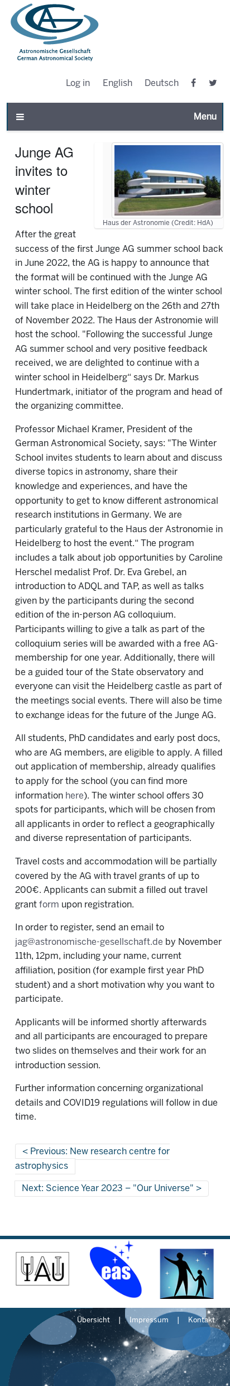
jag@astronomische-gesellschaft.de (89, 942)
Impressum (149, 1320)
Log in (78, 83)
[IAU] (42, 1269)
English (117, 83)
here (74, 796)
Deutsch (162, 83)
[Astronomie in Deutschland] (187, 1269)
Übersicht (93, 1320)
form (49, 905)
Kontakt (201, 1320)
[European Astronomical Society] (114, 1269)
